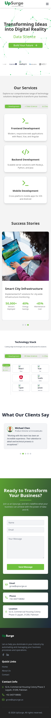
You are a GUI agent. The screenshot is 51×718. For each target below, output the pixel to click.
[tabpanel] (25, 158)
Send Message (25, 567)
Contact (5, 674)
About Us (6, 670)
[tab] (13, 106)
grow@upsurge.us (18, 586)
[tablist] (6, 367)
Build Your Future (23, 45)
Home (5, 666)
